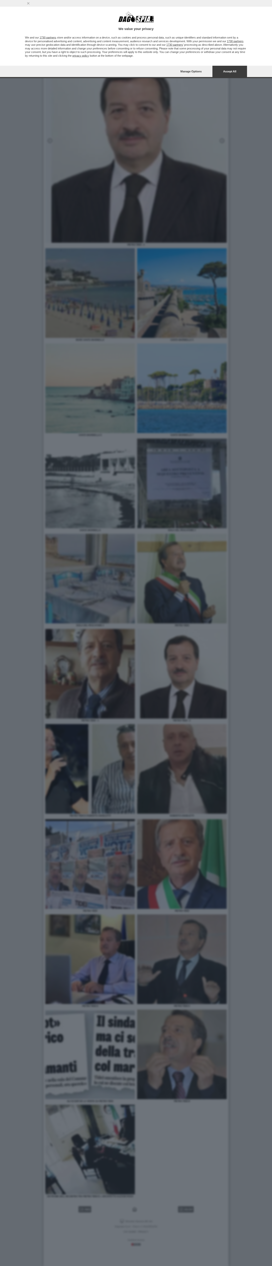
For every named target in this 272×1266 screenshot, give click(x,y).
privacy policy (80, 55)
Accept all (229, 71)
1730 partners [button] (48, 37)
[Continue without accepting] (28, 3)
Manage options (191, 71)
